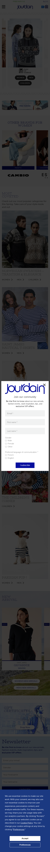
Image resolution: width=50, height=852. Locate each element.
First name (12, 422)
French (11, 455)
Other (10, 447)
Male (10, 440)
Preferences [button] (18, 829)
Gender (8, 438)
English (11, 458)
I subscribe (25, 465)
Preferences (25, 845)
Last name (12, 431)
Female (11, 443)
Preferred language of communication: (21, 452)
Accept (25, 838)
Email (10, 413)
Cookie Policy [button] (27, 823)
